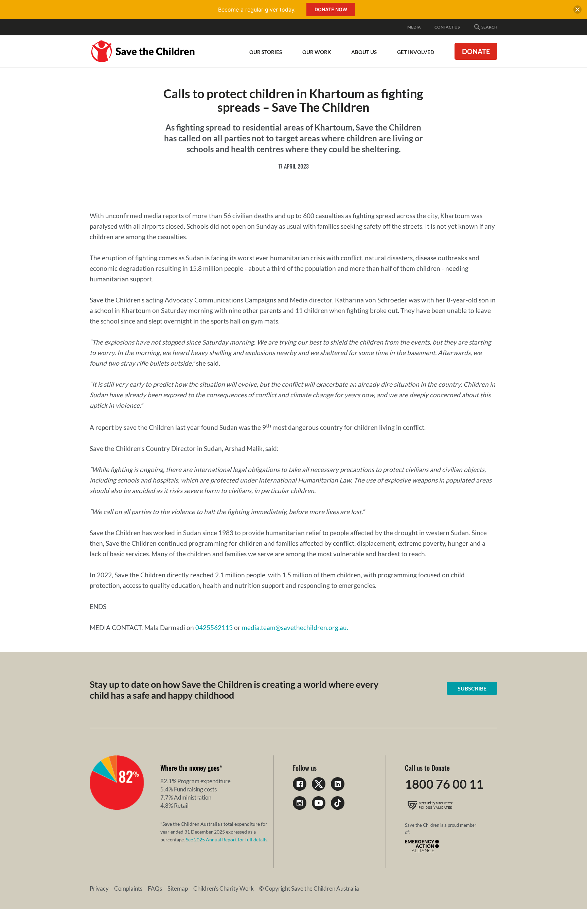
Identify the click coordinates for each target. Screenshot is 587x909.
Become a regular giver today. (257, 9)
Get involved (415, 52)
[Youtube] (318, 803)
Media (414, 27)
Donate (476, 51)
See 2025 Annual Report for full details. (227, 839)
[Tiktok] (337, 803)
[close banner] (577, 10)
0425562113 (214, 627)
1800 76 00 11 (444, 783)
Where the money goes (189, 768)
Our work (316, 52)
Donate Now (331, 9)
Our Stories (265, 52)
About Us (364, 52)
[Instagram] (299, 803)
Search (489, 27)
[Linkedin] (337, 784)
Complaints (128, 888)
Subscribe (472, 688)
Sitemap (177, 888)
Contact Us (447, 27)
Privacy (99, 888)
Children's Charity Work (223, 888)
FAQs (155, 888)
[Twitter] (318, 784)
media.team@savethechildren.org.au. (295, 627)
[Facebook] (299, 784)
